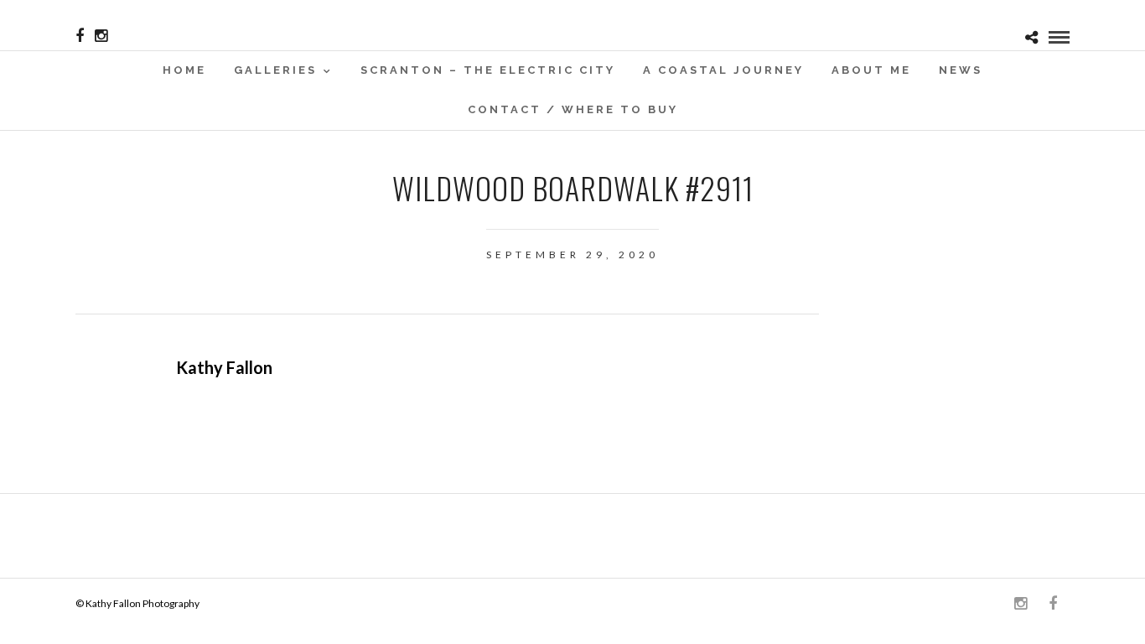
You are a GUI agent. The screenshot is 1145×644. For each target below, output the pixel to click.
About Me (871, 70)
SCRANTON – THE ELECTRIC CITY (487, 70)
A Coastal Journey (723, 70)
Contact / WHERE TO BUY (573, 109)
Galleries (275, 70)
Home (184, 70)
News (960, 70)
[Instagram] (101, 36)
